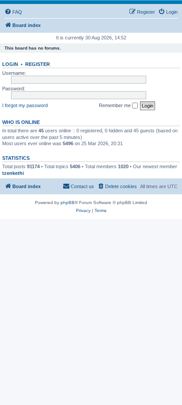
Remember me (115, 105)
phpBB (68, 202)
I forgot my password (25, 105)
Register (37, 64)
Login (10, 64)
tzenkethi (13, 173)
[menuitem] (13, 12)
